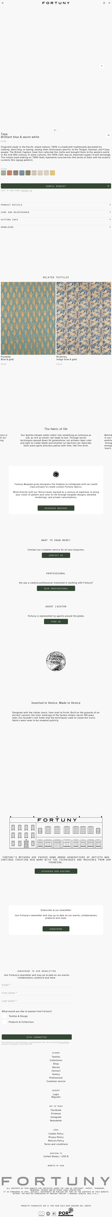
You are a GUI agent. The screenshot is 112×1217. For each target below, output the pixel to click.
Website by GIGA (56, 1165)
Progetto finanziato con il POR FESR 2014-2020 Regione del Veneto (56, 1205)
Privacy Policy (63, 1042)
